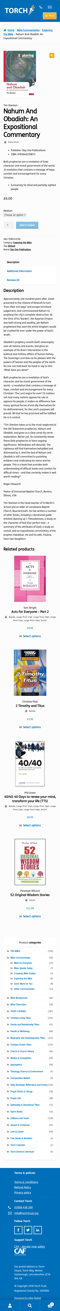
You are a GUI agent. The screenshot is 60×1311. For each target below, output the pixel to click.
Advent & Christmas (20, 1125)
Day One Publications (20, 249)
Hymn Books (16, 1111)
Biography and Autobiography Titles (27, 1038)
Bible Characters (18, 1004)
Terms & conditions (26, 1182)
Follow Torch (22, 1221)
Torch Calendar (17, 1145)
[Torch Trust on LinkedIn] (38, 1230)
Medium (8, 210)
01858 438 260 (43, 7)
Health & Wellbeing (19, 1031)
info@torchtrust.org (51, 7)
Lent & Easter (17, 1131)
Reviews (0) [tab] (13, 280)
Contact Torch (23, 1201)
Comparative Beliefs (20, 1078)
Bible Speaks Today (23, 968)
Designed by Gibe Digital (27, 1298)
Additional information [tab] (19, 271)
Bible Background (18, 998)
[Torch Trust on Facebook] (18, 1230)
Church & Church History (22, 1051)
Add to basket (27, 225)
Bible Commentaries (28, 30)
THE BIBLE (15, 951)
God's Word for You (23, 984)
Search (30, 1306)
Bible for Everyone (23, 963)
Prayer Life (15, 1098)
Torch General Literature (22, 1151)
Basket (46, 1303)
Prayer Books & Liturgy (21, 1091)
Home (11, 30)
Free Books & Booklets (21, 1138)
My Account (10, 1306)
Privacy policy (22, 1192)
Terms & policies (24, 1173)
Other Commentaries (24, 989)
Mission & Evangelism (20, 1058)
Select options (32, 636)
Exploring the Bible (22, 242)
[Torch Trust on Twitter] (28, 1230)
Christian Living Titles (20, 1018)
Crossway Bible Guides (25, 973)
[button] (51, 55)
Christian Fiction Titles (20, 1044)
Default (11, 246)
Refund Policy (22, 1187)
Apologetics (16, 1064)
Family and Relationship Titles (24, 1024)
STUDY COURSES (18, 1011)
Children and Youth (19, 1118)
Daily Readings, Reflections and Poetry (29, 1085)
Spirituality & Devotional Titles (25, 1105)
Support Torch (23, 1240)
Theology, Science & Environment (26, 1071)
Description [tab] (13, 262)
